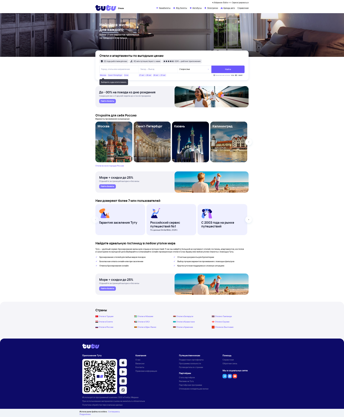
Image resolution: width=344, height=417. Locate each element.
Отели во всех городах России (109, 165)
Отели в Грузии (222, 321)
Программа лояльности (190, 363)
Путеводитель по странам (191, 367)
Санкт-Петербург (149, 126)
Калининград (222, 126)
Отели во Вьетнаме (224, 327)
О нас (138, 359)
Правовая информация (146, 371)
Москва (103, 126)
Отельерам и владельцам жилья (193, 388)
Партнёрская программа (190, 385)
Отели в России (106, 327)
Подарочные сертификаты (191, 359)
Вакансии (139, 363)
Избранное (218, 2)
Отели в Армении (184, 327)
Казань (179, 126)
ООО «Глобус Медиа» (128, 397)
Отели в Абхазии (145, 316)
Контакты (139, 367)
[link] (107, 101)
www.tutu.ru (128, 401)
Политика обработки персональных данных (102, 405)
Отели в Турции (106, 316)
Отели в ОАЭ (143, 321)
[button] (123, 362)
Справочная (228, 359)
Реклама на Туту (186, 381)
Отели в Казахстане (185, 321)
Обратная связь (230, 363)
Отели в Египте (106, 321)
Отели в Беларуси (184, 316)
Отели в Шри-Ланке (146, 327)
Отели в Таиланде (223, 316)
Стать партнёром (187, 377)
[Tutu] (105, 8)
